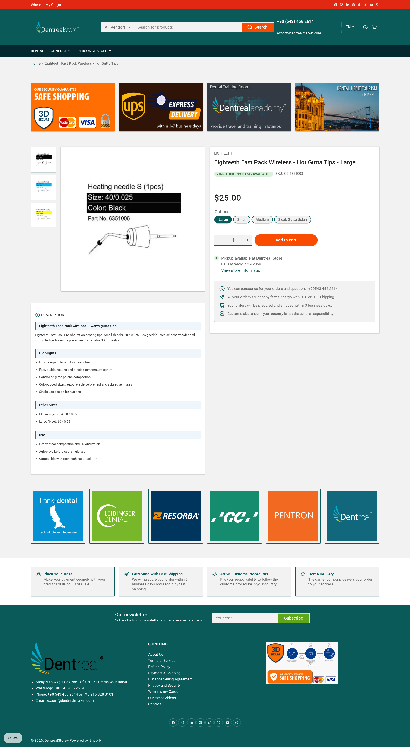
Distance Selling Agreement (170, 679)
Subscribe (293, 618)
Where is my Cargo (163, 691)
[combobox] (204, 27)
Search (261, 27)
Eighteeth (223, 153)
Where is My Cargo (46, 5)
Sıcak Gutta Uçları (292, 219)
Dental (37, 51)
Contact (154, 704)
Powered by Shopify (85, 740)
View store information (242, 270)
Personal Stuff (92, 51)
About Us (155, 654)
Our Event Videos (162, 698)
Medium (262, 219)
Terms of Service (161, 660)
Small (241, 219)
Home (36, 63)
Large (223, 219)
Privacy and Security (164, 685)
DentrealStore (55, 740)
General (59, 51)
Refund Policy (159, 667)
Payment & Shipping (164, 673)
